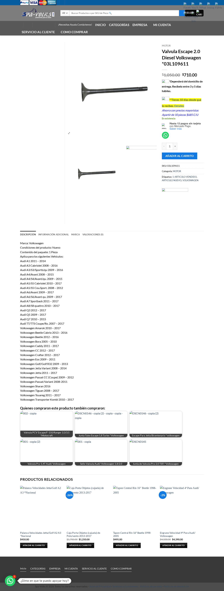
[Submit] (182, 13)
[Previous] (20, 520)
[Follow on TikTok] (40, 24)
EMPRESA (139, 25)
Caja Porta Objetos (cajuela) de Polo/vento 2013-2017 (83, 534)
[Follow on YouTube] (49, 24)
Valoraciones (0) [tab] (93, 234)
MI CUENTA (162, 25)
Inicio (100, 25)
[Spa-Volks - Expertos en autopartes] (37, 13)
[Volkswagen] (175, 201)
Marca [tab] (75, 234)
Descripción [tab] (28, 234)
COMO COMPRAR (74, 32)
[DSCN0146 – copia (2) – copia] (95, 171)
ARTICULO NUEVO (171, 180)
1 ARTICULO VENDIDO (185, 176)
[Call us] (45, 24)
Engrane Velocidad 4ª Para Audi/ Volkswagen (177, 534)
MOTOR (166, 45)
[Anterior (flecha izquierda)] (6, 295)
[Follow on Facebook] (36, 24)
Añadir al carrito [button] (34, 545)
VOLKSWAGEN (190, 180)
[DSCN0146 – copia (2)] (151, 171)
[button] (28, 25)
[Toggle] (52, 576)
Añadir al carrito (179, 155)
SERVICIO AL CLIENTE (38, 32)
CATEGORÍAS (119, 25)
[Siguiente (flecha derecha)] (218, 295)
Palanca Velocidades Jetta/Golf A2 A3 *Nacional (40, 534)
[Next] (202, 520)
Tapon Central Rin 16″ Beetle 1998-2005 (132, 534)
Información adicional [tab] (53, 234)
